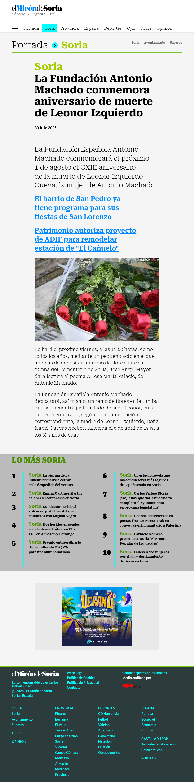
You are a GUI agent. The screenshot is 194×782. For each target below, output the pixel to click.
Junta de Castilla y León (158, 744)
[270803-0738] (97, 616)
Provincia (69, 28)
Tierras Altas (64, 730)
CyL (131, 28)
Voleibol (104, 725)
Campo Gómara (66, 752)
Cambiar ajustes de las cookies (144, 673)
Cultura (147, 730)
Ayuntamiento (154, 42)
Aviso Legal (75, 673)
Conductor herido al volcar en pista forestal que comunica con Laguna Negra (52, 511)
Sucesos (176, 42)
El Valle (60, 725)
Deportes (113, 28)
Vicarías (61, 747)
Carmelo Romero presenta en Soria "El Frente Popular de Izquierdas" (143, 538)
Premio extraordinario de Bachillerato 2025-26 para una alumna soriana (55, 547)
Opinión (164, 28)
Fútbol (103, 719)
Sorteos (148, 758)
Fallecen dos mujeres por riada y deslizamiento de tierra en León (144, 556)
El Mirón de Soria (53, 8)
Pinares (60, 714)
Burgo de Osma (66, 736)
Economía (148, 725)
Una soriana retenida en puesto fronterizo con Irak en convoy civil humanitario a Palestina (150, 520)
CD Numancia (108, 714)
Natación (105, 741)
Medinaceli (63, 769)
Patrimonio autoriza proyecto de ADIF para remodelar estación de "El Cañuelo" (85, 240)
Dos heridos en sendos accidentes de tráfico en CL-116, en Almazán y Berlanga (54, 529)
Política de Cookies (81, 678)
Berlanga (61, 719)
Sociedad (148, 719)
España (91, 28)
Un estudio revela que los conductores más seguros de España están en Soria (145, 480)
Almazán (61, 764)
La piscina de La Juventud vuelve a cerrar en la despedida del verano (51, 480)
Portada (31, 28)
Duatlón (104, 747)
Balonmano (106, 736)
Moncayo (62, 758)
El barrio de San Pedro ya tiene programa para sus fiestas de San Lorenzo (78, 208)
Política (147, 714)
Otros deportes (109, 752)
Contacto (73, 687)
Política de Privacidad (83, 683)
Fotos (146, 28)
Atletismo (105, 730)
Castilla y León (155, 739)
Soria (50, 28)
